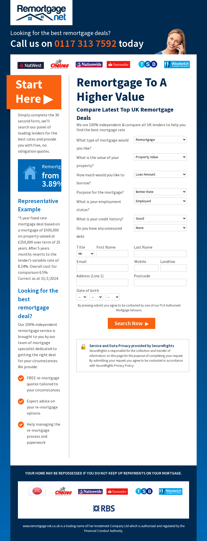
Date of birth (87, 290)
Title (80, 247)
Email (81, 261)
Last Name (143, 247)
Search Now (129, 323)
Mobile (140, 261)
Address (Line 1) (90, 275)
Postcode (142, 275)
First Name (106, 247)
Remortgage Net (41, 12)
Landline (167, 261)
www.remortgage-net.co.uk (41, 526)
